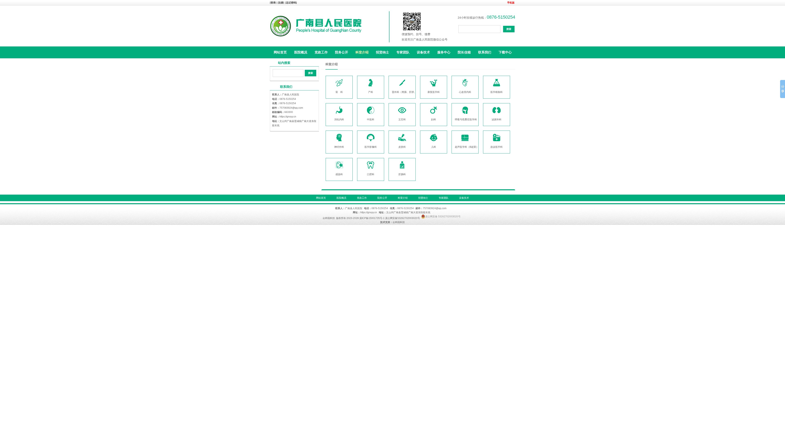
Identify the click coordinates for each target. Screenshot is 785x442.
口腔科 (370, 174)
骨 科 (339, 92)
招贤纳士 (382, 52)
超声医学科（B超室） (467, 146)
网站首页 (280, 52)
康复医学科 (433, 92)
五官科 (402, 119)
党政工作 (321, 52)
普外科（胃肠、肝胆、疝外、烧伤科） (413, 92)
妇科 (433, 119)
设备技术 (423, 52)
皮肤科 (402, 146)
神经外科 (339, 146)
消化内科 (339, 119)
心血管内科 (465, 92)
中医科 (370, 119)
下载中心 (505, 52)
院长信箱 (464, 52)
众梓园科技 (329, 218)
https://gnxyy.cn (287, 116)
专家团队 (402, 52)
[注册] (281, 2)
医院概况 (300, 52)
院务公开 (341, 52)
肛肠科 (402, 174)
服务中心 (443, 52)
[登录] (273, 2)
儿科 (433, 146)
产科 (370, 92)
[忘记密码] (291, 2)
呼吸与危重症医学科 (466, 119)
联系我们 (484, 52)
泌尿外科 (496, 119)
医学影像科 (370, 146)
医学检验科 (496, 92)
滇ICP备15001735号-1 (372, 218)
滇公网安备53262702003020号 (402, 218)
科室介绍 (362, 52)
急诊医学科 (496, 146)
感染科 (339, 174)
